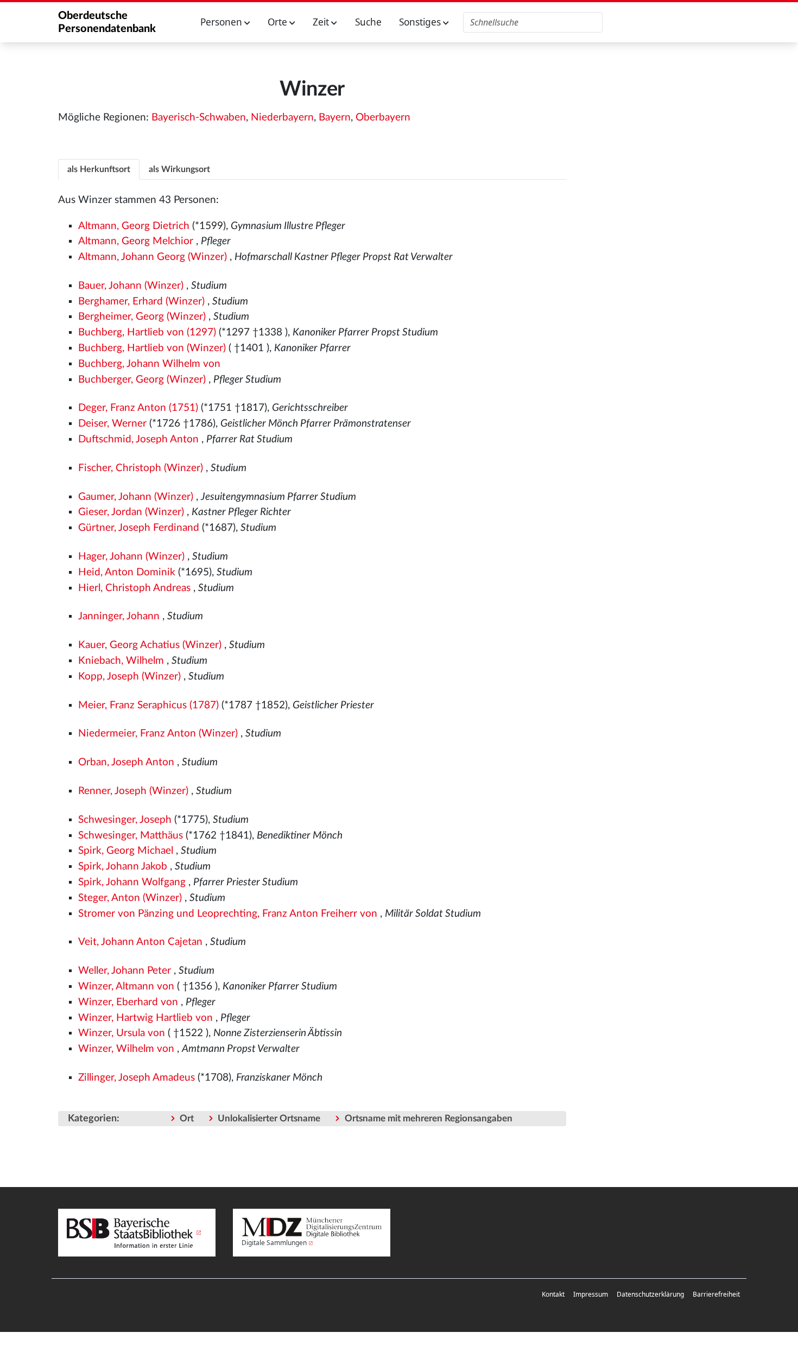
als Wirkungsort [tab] (179, 169)
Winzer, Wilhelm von (126, 1049)
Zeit (322, 22)
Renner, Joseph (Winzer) (133, 791)
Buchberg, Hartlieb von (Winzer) (152, 348)
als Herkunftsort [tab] (98, 169)
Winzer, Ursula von (121, 1033)
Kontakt (553, 1294)
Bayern (335, 117)
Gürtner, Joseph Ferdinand (138, 528)
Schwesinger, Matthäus (130, 835)
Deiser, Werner (112, 423)
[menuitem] (553, 1294)
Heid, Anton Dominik (126, 572)
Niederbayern (282, 117)
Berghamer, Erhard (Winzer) (141, 301)
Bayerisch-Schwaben (198, 117)
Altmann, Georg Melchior (135, 241)
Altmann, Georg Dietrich (133, 226)
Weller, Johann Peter (124, 971)
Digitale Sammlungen (274, 1242)
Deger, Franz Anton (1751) (138, 408)
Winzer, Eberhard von (128, 1002)
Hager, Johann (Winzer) (131, 556)
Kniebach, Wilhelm (121, 661)
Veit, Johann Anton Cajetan (140, 942)
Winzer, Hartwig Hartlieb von (145, 1018)
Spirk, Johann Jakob (122, 866)
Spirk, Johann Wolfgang (132, 882)
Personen (222, 22)
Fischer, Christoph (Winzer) (140, 468)
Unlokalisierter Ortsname (269, 1118)
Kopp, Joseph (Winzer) (129, 676)
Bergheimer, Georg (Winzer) (142, 317)
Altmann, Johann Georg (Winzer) (152, 257)
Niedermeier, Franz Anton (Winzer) (158, 733)
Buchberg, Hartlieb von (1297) (147, 332)
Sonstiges (421, 22)
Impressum (590, 1294)
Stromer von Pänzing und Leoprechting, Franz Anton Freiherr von (227, 914)
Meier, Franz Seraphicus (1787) (148, 705)
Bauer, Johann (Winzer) (130, 286)
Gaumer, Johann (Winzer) (135, 497)
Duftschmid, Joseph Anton (138, 439)
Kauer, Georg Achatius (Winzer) (149, 645)
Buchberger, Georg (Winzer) (142, 380)
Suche (368, 22)
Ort (187, 1118)
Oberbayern (383, 117)
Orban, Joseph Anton (126, 762)
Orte (278, 22)
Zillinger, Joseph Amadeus (136, 1078)
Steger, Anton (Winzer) (130, 898)
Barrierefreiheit (716, 1294)
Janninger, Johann (119, 616)
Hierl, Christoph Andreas (134, 588)
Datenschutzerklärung (650, 1294)
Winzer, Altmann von (126, 986)
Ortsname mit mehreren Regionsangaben (428, 1118)
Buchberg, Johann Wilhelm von (149, 364)
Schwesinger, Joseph (125, 820)
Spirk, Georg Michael (125, 851)
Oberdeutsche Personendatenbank (107, 22)
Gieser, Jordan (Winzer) (131, 512)
